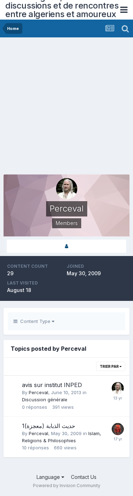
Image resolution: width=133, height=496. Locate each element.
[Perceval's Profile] (66, 246)
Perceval (38, 392)
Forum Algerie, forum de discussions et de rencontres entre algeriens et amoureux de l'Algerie (61, 10)
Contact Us (83, 477)
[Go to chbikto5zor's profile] (118, 429)
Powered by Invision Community (66, 485)
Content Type (34, 321)
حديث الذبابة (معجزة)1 (48, 425)
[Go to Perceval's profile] (118, 388)
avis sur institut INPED (52, 384)
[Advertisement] (66, 107)
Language (49, 477)
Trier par (110, 366)
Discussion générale (44, 399)
